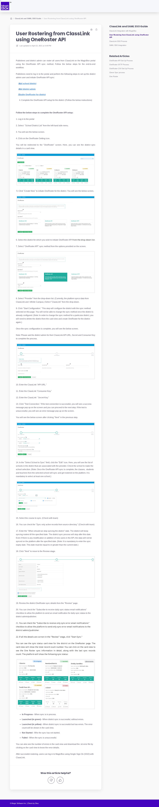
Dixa (37, 803)
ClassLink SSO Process (118, 41)
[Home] (6, 6)
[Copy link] (96, 30)
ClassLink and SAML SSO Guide (28, 18)
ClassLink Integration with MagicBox (122, 31)
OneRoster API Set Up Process (121, 61)
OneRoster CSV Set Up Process (121, 68)
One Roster (113, 76)
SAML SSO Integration (117, 45)
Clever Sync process (117, 72)
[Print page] (91, 30)
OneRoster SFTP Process (119, 65)
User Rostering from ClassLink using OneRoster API (65, 18)
